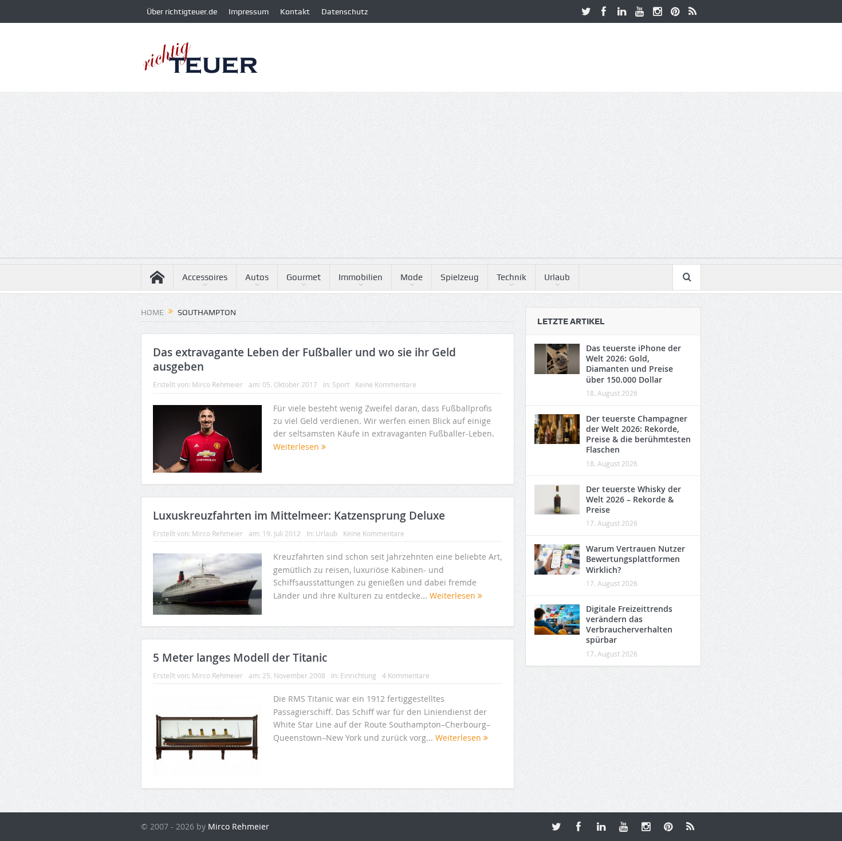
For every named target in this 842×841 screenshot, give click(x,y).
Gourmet (303, 277)
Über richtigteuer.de (182, 11)
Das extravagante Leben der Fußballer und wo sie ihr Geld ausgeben (304, 359)
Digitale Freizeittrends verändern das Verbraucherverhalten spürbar (629, 624)
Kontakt (295, 11)
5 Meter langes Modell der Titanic (240, 657)
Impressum (249, 11)
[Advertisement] (421, 177)
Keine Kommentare (385, 384)
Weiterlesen (297, 446)
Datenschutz (344, 11)
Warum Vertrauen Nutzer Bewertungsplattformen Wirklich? (635, 559)
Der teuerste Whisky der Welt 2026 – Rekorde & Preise (633, 499)
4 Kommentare (406, 675)
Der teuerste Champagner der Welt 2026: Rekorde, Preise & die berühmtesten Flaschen (638, 434)
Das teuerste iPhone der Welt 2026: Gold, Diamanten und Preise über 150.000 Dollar (633, 364)
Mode (411, 277)
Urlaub (557, 277)
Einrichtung (358, 675)
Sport (340, 384)
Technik (511, 277)
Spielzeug (459, 277)
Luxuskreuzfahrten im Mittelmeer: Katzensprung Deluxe (299, 515)
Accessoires (204, 277)
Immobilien (361, 277)
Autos (257, 277)
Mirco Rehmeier (217, 384)
